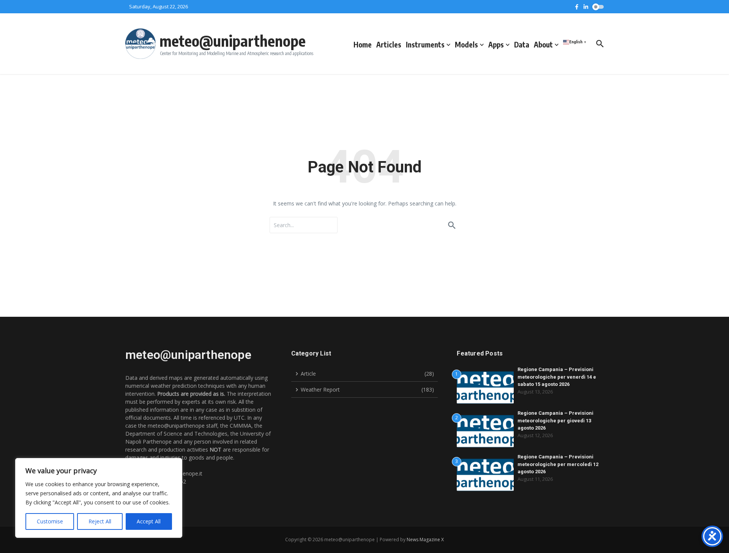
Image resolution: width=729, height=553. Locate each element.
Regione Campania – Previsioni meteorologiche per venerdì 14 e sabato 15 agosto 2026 (557, 377)
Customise (50, 521)
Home (362, 44)
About (543, 44)
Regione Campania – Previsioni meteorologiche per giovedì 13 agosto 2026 (555, 420)
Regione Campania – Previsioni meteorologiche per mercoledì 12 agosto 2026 (558, 464)
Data (521, 44)
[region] (98, 498)
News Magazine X (425, 539)
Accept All (149, 521)
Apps (496, 44)
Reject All (99, 521)
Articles (388, 44)
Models (466, 44)
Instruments (425, 44)
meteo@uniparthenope (232, 40)
